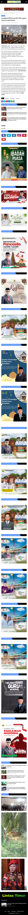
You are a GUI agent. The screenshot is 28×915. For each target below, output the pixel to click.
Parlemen (7, 12)
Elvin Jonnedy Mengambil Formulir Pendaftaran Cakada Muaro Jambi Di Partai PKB (16, 783)
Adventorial (7, 98)
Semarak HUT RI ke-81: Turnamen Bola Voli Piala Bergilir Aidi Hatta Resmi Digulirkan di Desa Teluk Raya (16, 108)
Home (5, 911)
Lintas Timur (4, 22)
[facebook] (4, 135)
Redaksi (9, 911)
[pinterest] (24, 135)
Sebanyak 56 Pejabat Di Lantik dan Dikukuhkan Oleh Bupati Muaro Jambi (16, 766)
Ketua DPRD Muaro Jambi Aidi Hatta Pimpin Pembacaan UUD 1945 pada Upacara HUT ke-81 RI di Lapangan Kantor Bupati (17, 113)
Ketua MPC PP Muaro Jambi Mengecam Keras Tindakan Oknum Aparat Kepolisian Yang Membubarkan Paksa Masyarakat (16, 777)
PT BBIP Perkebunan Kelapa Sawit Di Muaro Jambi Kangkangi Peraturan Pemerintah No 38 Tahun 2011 (15, 771)
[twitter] (9, 135)
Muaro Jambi (13, 98)
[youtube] (4, 139)
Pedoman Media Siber (20, 911)
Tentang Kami (13, 911)
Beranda (2, 12)
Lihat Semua (3, 128)
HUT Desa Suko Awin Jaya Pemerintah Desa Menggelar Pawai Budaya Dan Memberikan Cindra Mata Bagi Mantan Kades (16, 789)
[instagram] (19, 135)
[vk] (14, 135)
